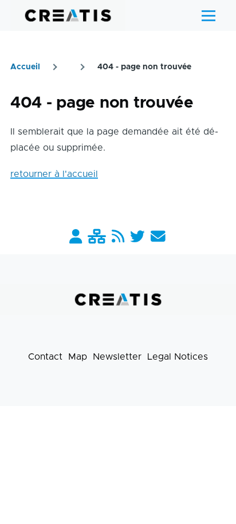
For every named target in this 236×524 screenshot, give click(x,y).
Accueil (25, 67)
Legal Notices (177, 356)
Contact (45, 356)
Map (77, 356)
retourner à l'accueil (54, 174)
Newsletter (117, 356)
